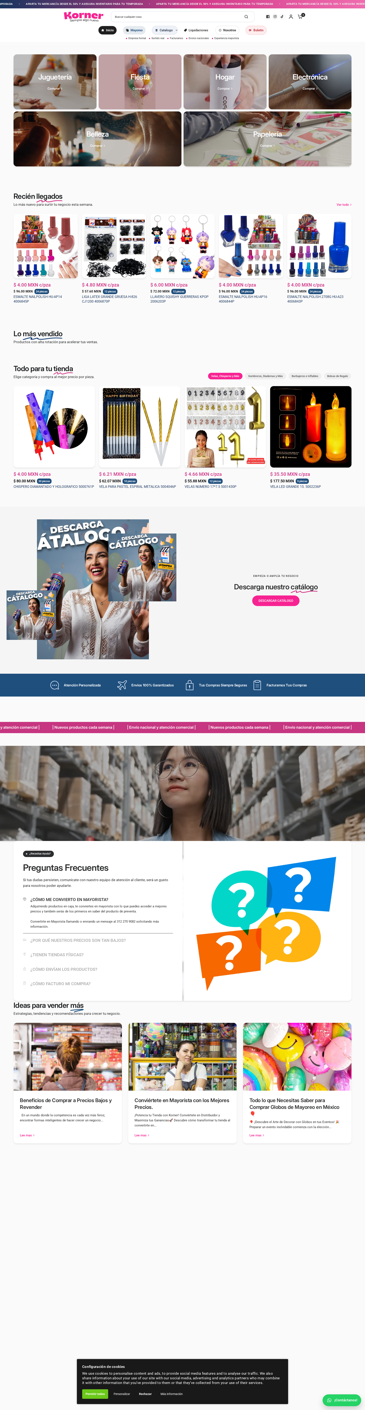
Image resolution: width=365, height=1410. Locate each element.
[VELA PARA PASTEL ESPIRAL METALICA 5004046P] (139, 427)
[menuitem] (107, 30)
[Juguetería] (55, 81)
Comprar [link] (54, 88)
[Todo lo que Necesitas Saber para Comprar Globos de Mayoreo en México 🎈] (297, 1057)
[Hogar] (225, 81)
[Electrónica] (310, 81)
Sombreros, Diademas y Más (265, 376)
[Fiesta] (140, 81)
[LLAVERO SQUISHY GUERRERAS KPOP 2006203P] (182, 246)
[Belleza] (97, 138)
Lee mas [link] (26, 1135)
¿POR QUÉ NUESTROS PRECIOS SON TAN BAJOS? (78, 940)
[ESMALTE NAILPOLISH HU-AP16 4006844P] (251, 246)
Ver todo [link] (343, 204)
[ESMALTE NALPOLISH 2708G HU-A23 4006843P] (319, 246)
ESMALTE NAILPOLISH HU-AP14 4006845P (38, 299)
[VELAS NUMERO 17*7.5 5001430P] (225, 427)
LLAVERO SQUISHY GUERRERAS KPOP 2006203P (179, 299)
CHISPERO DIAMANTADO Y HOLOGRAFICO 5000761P (54, 487)
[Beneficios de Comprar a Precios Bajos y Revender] (68, 1057)
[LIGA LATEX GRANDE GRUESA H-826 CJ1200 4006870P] (114, 246)
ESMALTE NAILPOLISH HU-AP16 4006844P (243, 299)
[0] (299, 16)
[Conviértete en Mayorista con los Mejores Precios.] (182, 1057)
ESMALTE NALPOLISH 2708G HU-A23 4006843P (315, 299)
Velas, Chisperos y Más (225, 376)
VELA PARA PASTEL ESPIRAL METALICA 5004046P (137, 487)
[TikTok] (282, 17)
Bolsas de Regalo (337, 376)
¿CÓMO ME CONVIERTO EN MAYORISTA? (69, 899)
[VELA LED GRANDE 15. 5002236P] (310, 427)
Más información (172, 1394)
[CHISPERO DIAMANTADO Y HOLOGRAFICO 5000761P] (54, 427)
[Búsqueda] (246, 16)
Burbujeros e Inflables (305, 376)
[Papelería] (267, 138)
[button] (276, 600)
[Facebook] (268, 17)
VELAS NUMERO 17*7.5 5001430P (210, 487)
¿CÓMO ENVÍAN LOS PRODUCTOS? (63, 969)
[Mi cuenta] (291, 16)
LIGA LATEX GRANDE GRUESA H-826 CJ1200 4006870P (109, 299)
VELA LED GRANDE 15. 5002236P (295, 487)
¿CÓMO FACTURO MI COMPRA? (60, 984)
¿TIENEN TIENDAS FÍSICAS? (57, 955)
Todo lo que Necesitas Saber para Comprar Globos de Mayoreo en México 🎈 (294, 1107)
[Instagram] (275, 17)
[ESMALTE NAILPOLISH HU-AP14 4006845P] (46, 246)
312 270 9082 (126, 921)
